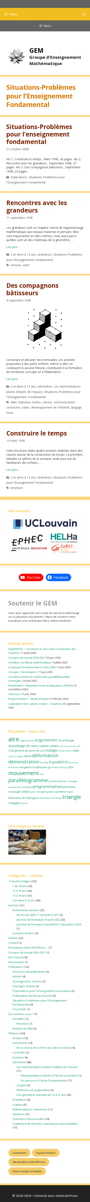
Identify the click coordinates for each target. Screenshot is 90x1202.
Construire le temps (36, 433)
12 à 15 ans (20, 891)
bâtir (14, 402)
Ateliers (13, 938)
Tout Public (19, 1009)
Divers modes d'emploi (27, 1171)
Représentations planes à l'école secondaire (49, 1075)
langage (76, 407)
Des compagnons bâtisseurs (32, 289)
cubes (26, 407)
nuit (42, 774)
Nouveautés (16, 962)
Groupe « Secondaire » (22, 672)
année (30, 740)
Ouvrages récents (24, 986)
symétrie (60, 792)
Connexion (19, 1153)
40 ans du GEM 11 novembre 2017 (38, 915)
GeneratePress (66, 1195)
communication (64, 402)
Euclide (44, 762)
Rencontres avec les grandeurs (36, 206)
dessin (20, 756)
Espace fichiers (45, 1153)
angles (23, 740)
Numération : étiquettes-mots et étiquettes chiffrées (41, 685)
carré (62, 746)
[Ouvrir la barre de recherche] (84, 14)
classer (47, 402)
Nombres (18, 1114)
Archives (13, 905)
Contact (13, 943)
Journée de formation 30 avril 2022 (38, 919)
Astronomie (20, 1043)
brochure (17, 488)
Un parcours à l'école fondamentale (43, 1080)
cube (75, 750)
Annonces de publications (29, 971)
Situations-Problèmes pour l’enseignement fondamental (39, 134)
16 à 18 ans (20, 895)
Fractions (18, 1057)
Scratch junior (45, 792)
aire (13, 739)
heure (63, 767)
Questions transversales (28, 1119)
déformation (45, 755)
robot (25, 791)
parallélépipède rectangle (63, 781)
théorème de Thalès (50, 798)
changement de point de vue (26, 750)
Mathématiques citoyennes (30, 1109)
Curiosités (19, 1052)
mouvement (23, 773)
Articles (17, 976)
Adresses (14, 694)
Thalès (70, 791)
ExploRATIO (58, 762)
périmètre (69, 787)
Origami (21, 1085)
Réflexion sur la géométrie (33, 1090)
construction (65, 750)
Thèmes (13, 1033)
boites (36, 402)
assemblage (66, 740)
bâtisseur (24, 402)
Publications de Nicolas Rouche (32, 996)
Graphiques (40, 767)
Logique (18, 1104)
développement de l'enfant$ (50, 407)
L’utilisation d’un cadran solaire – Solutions (35, 704)
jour (71, 767)
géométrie (54, 767)
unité (26, 265)
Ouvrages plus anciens (27, 981)
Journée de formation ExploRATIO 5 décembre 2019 (49, 924)
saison (33, 791)
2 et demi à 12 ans (23, 254)
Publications (19, 177)
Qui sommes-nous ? (20, 1014)
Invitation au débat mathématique (29, 662)
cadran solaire (49, 746)
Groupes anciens (24, 933)
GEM (36, 50)
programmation (47, 786)
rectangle (14, 792)
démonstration (24, 762)
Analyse (18, 1038)
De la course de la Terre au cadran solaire (43, 1047)
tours (9, 413)
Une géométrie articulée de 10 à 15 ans (41, 1095)
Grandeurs (44, 254)
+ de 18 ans (20, 886)
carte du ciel (73, 746)
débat (27, 756)
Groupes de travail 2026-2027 (26, 657)
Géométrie (44, 386)
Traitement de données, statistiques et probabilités (45, 1124)
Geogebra (25, 767)
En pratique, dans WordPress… (28, 947)
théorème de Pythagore (23, 798)
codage (51, 750)
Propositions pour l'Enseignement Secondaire (42, 991)
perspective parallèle (20, 787)
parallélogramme (28, 780)
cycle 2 (12, 756)
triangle (71, 797)
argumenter (46, 740)
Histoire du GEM (23, 1028)
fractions (13, 767)
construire (13, 407)
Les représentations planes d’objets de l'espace (47, 1067)
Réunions (23, 1023)
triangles (14, 803)
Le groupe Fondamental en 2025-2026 (32, 667)
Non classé (15, 957)
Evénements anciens (26, 910)
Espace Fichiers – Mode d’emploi (28, 699)
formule (73, 762)
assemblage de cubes (23, 746)
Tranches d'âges (19, 881)
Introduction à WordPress (29, 1162)
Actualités (19, 1019)
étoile (24, 803)
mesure (16, 265)
